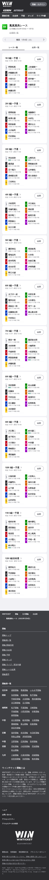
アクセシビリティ (8, 819)
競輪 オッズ (7, 660)
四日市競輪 (15, 728)
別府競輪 (26, 759)
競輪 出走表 (7, 650)
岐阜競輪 (26, 720)
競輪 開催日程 (8, 645)
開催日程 (5, 16)
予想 (23, 16)
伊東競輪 (35, 711)
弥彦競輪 (15, 695)
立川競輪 (26, 703)
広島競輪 (24, 741)
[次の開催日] (44, 40)
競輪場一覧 (6, 640)
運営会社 (5, 852)
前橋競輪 (24, 695)
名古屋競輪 (15, 720)
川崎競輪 (33, 707)
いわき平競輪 (35, 690)
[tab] (36, 47)
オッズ (30, 16)
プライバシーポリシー (38, 852)
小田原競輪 (25, 711)
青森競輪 (24, 690)
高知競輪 (35, 746)
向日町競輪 (34, 733)
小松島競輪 (25, 746)
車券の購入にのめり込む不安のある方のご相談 (18, 860)
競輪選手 (5, 674)
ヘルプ (4, 810)
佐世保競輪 (15, 759)
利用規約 (13, 852)
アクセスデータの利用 (10, 824)
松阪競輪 (33, 724)
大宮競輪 (26, 699)
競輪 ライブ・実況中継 (11, 664)
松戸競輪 (15, 707)
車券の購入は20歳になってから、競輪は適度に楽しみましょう (24, 857)
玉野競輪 (15, 741)
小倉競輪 (15, 755)
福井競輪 (15, 733)
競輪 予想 (6, 655)
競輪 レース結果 (8, 669)
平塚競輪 (15, 711)
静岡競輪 (15, 715)
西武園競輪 (36, 699)
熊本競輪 (35, 759)
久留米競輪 (25, 755)
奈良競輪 (24, 733)
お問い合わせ (6, 815)
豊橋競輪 (15, 724)
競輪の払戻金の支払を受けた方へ (14, 863)
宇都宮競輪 (15, 699)
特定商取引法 (23, 852)
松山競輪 (15, 750)
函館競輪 (15, 690)
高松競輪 (15, 746)
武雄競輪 (35, 755)
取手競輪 (33, 695)
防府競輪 (33, 741)
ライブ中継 (41, 16)
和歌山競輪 (15, 736)
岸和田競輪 (27, 736)
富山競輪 (24, 724)
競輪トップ (6, 635)
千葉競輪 (24, 707)
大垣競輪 (35, 720)
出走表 (15, 16)
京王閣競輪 (15, 703)
